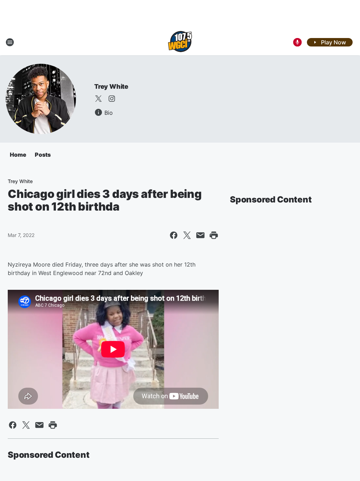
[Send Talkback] (297, 42)
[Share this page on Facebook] (174, 235)
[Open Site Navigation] (10, 42)
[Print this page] (214, 235)
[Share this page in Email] (200, 235)
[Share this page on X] (187, 235)
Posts (43, 154)
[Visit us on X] (98, 98)
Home (18, 154)
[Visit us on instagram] (112, 98)
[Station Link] (180, 42)
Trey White (111, 86)
